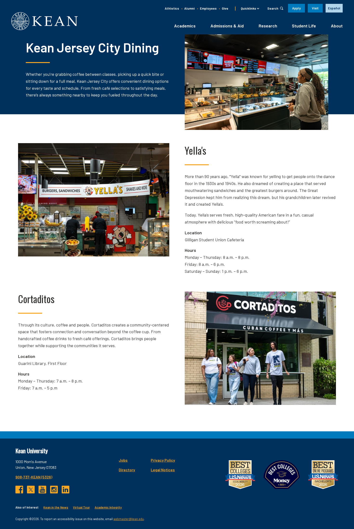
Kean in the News (55, 507)
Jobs (123, 460)
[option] (334, 8)
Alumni (189, 8)
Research (268, 25)
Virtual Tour (81, 507)
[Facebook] (19, 489)
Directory (127, 469)
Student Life (304, 25)
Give (225, 8)
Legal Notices (163, 469)
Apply (296, 8)
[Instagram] (54, 489)
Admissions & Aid (227, 25)
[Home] (44, 21)
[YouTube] (42, 489)
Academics (185, 25)
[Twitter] (31, 489)
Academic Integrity (108, 507)
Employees (208, 8)
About (337, 25)
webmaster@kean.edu (128, 519)
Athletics (172, 8)
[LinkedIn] (65, 489)
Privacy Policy (163, 460)
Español (334, 8)
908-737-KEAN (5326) (33, 477)
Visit (315, 8)
